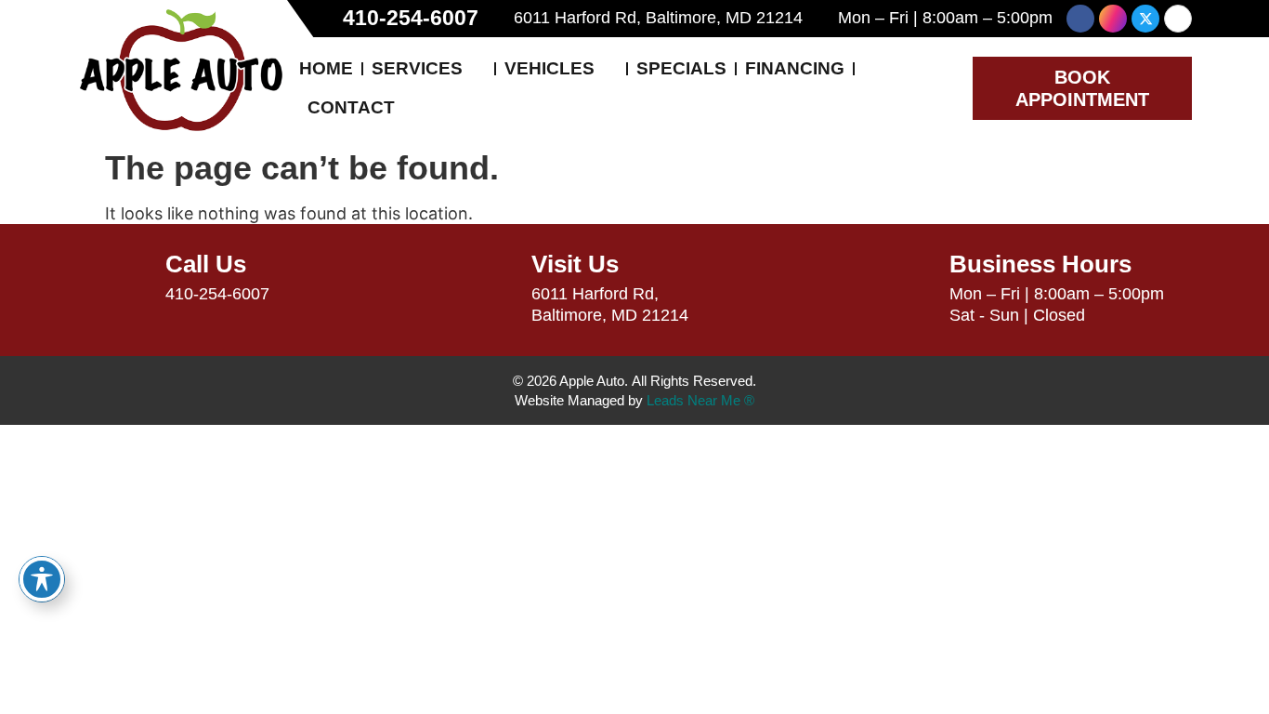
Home (326, 68)
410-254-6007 (410, 18)
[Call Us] (128, 277)
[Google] (1178, 19)
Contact (351, 107)
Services (417, 68)
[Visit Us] (494, 277)
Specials (681, 68)
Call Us (205, 264)
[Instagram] (1113, 19)
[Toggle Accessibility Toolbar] (42, 579)
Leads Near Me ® (700, 400)
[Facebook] (1080, 19)
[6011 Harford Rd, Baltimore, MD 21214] (499, 18)
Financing (794, 68)
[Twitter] (1145, 19)
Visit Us (575, 264)
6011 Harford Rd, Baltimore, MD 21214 (658, 17)
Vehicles (549, 68)
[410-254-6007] (325, 18)
